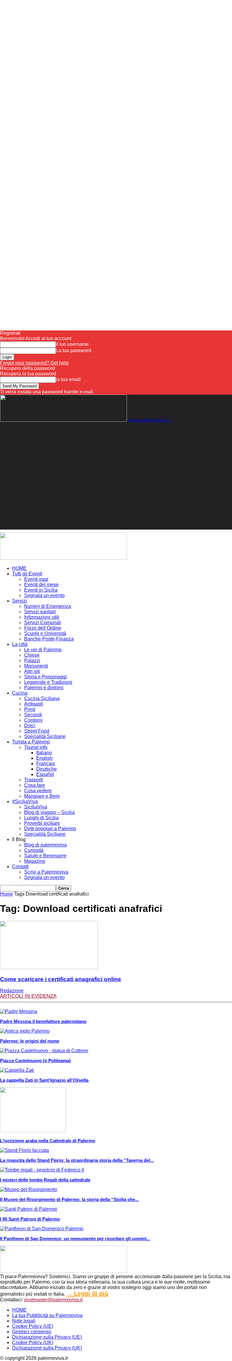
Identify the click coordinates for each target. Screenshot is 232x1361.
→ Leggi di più (87, 1293)
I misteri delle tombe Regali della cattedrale (45, 1179)
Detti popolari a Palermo (50, 828)
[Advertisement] (70, 432)
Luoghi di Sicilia (41, 817)
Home (6, 893)
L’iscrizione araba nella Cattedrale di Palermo (47, 1140)
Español (45, 774)
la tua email (68, 379)
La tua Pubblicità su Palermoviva (47, 1315)
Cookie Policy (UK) (32, 1342)
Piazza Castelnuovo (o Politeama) (35, 1060)
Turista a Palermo (31, 741)
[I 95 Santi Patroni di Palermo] (28, 1209)
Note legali (23, 1320)
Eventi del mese (41, 584)
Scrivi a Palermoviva (46, 871)
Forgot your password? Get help (34, 362)
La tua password (73, 350)
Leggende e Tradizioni (48, 682)
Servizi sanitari (40, 611)
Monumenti (36, 665)
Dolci (29, 725)
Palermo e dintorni (43, 687)
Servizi (19, 600)
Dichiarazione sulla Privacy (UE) (47, 1337)
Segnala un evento (44, 595)
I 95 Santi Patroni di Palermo (30, 1219)
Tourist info (35, 747)
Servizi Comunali (42, 622)
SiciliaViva (35, 806)
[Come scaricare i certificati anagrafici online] (49, 967)
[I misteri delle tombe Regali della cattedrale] (42, 1169)
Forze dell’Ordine (42, 627)
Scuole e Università (45, 633)
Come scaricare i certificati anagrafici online (60, 979)
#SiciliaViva (25, 801)
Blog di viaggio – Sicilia (49, 812)
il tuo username (72, 344)
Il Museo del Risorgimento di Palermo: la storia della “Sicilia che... (69, 1199)
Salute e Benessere (45, 855)
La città (19, 644)
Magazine (34, 861)
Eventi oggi (36, 579)
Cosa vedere (38, 790)
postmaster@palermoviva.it (53, 1299)
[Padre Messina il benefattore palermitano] (18, 1011)
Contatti (20, 866)
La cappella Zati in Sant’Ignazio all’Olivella (44, 1080)
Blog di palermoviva (45, 844)
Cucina (19, 693)
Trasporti (33, 779)
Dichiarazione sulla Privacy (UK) (47, 1347)
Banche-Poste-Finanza (49, 638)
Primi (29, 709)
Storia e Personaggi (45, 676)
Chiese (32, 655)
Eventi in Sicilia (40, 590)
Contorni (33, 720)
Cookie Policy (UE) (32, 1326)
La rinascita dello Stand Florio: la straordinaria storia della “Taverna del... (77, 1160)
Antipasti (33, 703)
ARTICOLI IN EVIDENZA (28, 996)
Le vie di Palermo (43, 649)
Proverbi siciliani (42, 823)
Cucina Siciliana (42, 698)
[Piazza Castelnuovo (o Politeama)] (44, 1050)
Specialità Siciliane (45, 736)
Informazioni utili (41, 617)
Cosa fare (34, 785)
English (44, 758)
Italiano (44, 752)
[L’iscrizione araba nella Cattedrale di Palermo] (33, 1130)
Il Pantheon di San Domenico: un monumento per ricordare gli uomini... (75, 1238)
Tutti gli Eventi (27, 573)
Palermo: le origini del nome (29, 1040)
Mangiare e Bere (42, 796)
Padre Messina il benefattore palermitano (43, 1021)
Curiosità (34, 850)
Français (45, 763)
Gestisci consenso (31, 1331)
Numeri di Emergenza (47, 606)
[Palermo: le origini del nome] (25, 1031)
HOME (19, 568)
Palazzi (32, 660)
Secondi (33, 714)
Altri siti (32, 671)
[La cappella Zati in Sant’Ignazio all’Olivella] (17, 1070)
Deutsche (46, 768)
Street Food (36, 731)
